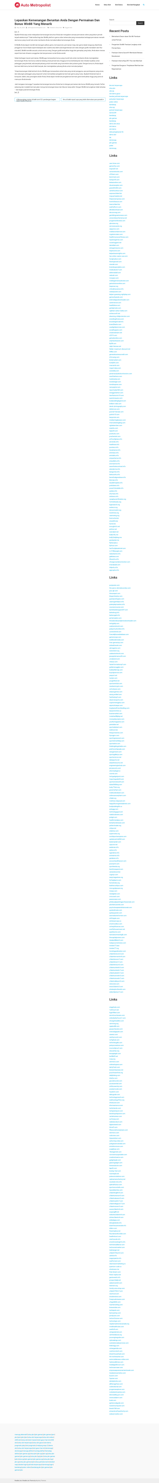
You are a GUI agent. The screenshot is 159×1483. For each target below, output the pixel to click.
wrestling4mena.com (116, 319)
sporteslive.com (114, 743)
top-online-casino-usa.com (118, 256)
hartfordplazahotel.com (117, 548)
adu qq (111, 91)
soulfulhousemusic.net (117, 929)
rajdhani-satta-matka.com (118, 311)
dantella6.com (114, 245)
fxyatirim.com (114, 1092)
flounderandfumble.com (117, 1234)
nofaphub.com (114, 1040)
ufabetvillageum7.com (117, 1204)
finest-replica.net (115, 1275)
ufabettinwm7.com (116, 962)
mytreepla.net (114, 1174)
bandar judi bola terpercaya (118, 96)
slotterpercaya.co (115, 921)
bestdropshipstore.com (117, 1113)
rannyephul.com (114, 387)
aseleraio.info (114, 847)
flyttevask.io (113, 543)
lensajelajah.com (115, 1053)
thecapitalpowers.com (117, 937)
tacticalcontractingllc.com (118, 935)
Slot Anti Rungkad (133, 5)
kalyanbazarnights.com (117, 253)
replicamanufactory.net (117, 1179)
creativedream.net (115, 333)
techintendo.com (115, 1108)
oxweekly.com (114, 371)
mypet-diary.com (115, 368)
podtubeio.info (114, 485)
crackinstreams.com (116, 1157)
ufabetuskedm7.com (116, 973)
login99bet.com (114, 1012)
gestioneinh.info (114, 1277)
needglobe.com (114, 894)
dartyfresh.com (114, 1067)
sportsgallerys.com (115, 754)
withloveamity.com (115, 1086)
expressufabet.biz (115, 193)
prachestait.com (114, 436)
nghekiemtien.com (115, 425)
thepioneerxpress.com (117, 199)
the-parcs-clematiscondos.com (120, 588)
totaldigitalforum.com (116, 1365)
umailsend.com (114, 659)
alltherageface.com (116, 1384)
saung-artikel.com (115, 694)
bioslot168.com (114, 1408)
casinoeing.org (114, 515)
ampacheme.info (115, 458)
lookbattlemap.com (116, 670)
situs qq (112, 107)
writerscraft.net (114, 313)
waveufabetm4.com (116, 1209)
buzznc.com (113, 1376)
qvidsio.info (113, 491)
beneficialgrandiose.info (117, 477)
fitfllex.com (113, 352)
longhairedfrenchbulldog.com (119, 708)
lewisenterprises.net (116, 1070)
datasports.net (114, 760)
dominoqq (112, 140)
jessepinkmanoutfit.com (117, 656)
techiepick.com (114, 1310)
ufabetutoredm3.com (116, 975)
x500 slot (18, 1440)
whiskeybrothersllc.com (117, 989)
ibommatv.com (114, 177)
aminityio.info (114, 453)
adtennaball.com (115, 272)
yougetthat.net (114, 681)
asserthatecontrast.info (117, 466)
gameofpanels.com (116, 297)
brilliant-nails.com (115, 404)
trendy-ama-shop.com (117, 1288)
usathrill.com (113, 1329)
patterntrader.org (115, 825)
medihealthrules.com (116, 1326)
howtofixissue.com (115, 201)
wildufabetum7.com (116, 992)
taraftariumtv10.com (116, 395)
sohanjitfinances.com (116, 926)
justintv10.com (114, 414)
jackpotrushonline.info (116, 629)
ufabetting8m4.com (116, 1193)
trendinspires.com (115, 384)
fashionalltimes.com (116, 1362)
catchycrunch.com (115, 1037)
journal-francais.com (116, 412)
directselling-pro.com (116, 1395)
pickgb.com (113, 817)
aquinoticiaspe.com (116, 705)
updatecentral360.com (117, 839)
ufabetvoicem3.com (116, 1206)
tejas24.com (113, 431)
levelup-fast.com (115, 1171)
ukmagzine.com (114, 648)
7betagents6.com (115, 1152)
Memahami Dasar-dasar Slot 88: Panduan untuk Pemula (126, 38)
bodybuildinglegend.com (117, 401)
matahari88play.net (116, 716)
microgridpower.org (116, 888)
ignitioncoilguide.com (116, 1403)
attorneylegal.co (114, 771)
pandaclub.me (114, 540)
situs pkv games (49, 1456)
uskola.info (113, 1255)
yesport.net (113, 675)
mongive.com (114, 278)
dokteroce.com (114, 409)
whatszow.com (114, 1103)
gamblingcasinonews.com (118, 215)
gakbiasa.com (114, 556)
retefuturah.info (114, 1239)
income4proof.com (115, 1048)
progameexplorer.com (116, 1389)
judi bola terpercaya (34, 1464)
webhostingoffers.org (116, 1100)
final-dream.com (115, 1272)
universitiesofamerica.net (118, 218)
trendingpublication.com (117, 951)
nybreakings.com (115, 1340)
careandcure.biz (114, 872)
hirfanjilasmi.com (115, 880)
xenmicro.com (114, 1062)
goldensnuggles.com (116, 667)
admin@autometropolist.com (36, 27)
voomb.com (113, 773)
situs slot (25, 1440)
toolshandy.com (114, 379)
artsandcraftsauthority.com (118, 1411)
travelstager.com (115, 382)
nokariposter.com (115, 292)
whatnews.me (114, 1269)
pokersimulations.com (116, 1176)
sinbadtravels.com (115, 645)
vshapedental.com (115, 1332)
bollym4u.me (113, 535)
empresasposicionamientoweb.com (121, 1370)
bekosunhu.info (114, 474)
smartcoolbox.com (115, 924)
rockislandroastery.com (117, 1392)
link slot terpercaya (115, 85)
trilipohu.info (113, 567)
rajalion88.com (114, 1026)
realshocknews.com (116, 814)
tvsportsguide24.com (116, 779)
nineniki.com (113, 264)
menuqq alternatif (21, 1434)
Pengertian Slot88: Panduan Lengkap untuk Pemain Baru (126, 46)
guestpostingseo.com (116, 599)
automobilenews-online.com (119, 1359)
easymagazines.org (116, 877)
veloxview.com (114, 984)
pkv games (113, 118)
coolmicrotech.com (115, 1351)
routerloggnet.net (115, 242)
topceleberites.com (116, 1190)
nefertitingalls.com (115, 1042)
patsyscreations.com (116, 1045)
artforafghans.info (115, 439)
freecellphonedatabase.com (119, 634)
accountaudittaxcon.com (117, 861)
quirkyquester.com (115, 913)
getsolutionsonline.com (117, 283)
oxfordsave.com (114, 689)
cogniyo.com (113, 874)
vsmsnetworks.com (116, 171)
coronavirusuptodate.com (118, 1154)
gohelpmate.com (115, 308)
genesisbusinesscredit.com (118, 354)
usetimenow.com (115, 302)
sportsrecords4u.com (116, 1187)
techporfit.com (114, 180)
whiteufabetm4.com (116, 1217)
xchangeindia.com (115, 1348)
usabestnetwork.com (116, 653)
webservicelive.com (116, 1414)
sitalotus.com (114, 831)
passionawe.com (115, 899)
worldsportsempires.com (117, 836)
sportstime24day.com (116, 741)
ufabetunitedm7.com (116, 970)
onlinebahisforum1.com (117, 1018)
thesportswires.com (116, 733)
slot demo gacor (114, 94)
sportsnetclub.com (115, 683)
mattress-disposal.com (117, 801)
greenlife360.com (115, 188)
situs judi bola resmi (42, 1462)
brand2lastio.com (115, 324)
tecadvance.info (114, 450)
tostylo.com (113, 678)
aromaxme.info (114, 464)
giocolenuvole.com (115, 1081)
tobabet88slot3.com (116, 940)
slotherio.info (113, 496)
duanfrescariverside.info (117, 1225)
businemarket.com (115, 713)
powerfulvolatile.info (116, 488)
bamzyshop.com (115, 1313)
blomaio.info (113, 480)
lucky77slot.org (114, 787)
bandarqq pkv (36, 1467)
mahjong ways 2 (42, 1445)
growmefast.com (115, 790)
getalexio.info (114, 858)
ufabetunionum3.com (116, 1195)
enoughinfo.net (114, 526)
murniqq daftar (39, 1451)
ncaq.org (112, 1059)
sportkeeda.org (114, 866)
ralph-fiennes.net (115, 346)
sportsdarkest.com (115, 727)
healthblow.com (114, 305)
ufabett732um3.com (116, 1253)
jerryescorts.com (115, 768)
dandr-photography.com (117, 406)
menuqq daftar (28, 1451)
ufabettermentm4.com (117, 956)
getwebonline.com (115, 338)
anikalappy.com (114, 1220)
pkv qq (39, 1453)
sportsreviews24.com (116, 782)
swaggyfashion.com (116, 393)
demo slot (112, 134)
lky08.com (112, 343)
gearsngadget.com (115, 1163)
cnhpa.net (112, 828)
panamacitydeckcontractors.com (120, 373)
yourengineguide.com (116, 1337)
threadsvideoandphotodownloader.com (122, 621)
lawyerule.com (114, 417)
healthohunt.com (115, 1236)
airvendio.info (114, 442)
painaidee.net (114, 724)
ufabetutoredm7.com (116, 978)
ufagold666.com (115, 1302)
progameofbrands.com (117, 221)
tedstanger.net (114, 1250)
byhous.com (113, 545)
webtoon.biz (113, 730)
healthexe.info (114, 444)
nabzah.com (113, 275)
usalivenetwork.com (116, 626)
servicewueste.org (115, 226)
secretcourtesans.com (117, 1015)
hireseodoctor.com (115, 1165)
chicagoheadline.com (116, 1021)
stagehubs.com (114, 1007)
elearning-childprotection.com (119, 316)
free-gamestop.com (116, 642)
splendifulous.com (115, 1184)
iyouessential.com (115, 1083)
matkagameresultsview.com (119, 281)
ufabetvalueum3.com (116, 1198)
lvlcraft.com (113, 1127)
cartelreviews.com (115, 1116)
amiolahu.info (114, 455)
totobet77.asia (114, 945)
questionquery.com (115, 398)
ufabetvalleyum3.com (116, 981)
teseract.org (113, 1285)
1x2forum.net (114, 1010)
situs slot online (48, 1437)
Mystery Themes (41, 1480)
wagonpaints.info (115, 1258)
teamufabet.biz (114, 204)
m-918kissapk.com (115, 551)
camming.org (113, 1023)
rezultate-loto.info (115, 1182)
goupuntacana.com (116, 1029)
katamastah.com (115, 842)
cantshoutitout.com (116, 191)
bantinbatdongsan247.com (118, 610)
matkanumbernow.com (117, 231)
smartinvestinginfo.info (117, 1242)
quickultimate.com (115, 910)
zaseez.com (113, 1034)
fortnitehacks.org (115, 502)
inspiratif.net (113, 169)
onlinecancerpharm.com (117, 795)
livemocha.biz (114, 518)
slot (71, 27)
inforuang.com (114, 357)
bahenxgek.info (114, 615)
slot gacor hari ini (44, 1440)
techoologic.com (115, 1321)
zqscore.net (113, 844)
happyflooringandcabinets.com (120, 803)
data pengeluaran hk (116, 132)
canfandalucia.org (115, 1335)
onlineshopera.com (115, 1064)
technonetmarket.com (117, 1247)
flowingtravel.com (115, 262)
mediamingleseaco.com (117, 420)
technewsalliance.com (117, 1245)
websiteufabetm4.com (117, 1214)
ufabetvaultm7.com (116, 1201)
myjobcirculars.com (116, 234)
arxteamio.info (114, 855)
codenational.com (115, 1387)
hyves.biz (112, 524)
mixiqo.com (113, 891)
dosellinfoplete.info (116, 483)
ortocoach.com (114, 896)
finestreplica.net (114, 1231)
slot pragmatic (31, 1445)
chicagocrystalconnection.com (119, 562)
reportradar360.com (116, 390)
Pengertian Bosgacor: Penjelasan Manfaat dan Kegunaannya (128, 67)
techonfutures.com (116, 1318)
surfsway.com (114, 1119)
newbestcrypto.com (116, 686)
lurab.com (112, 1400)
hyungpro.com (114, 735)
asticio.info (113, 850)
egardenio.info (114, 853)
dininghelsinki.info (115, 1223)
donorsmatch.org (115, 510)
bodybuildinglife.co (115, 806)
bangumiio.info (114, 472)
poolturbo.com (114, 434)
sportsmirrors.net (115, 757)
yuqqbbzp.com (114, 1149)
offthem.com (114, 174)
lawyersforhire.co (115, 711)
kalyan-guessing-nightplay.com (120, 294)
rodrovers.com (114, 1135)
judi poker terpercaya (116, 99)
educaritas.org (114, 1051)
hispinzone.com (114, 251)
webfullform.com (115, 207)
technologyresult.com (116, 1097)
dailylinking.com (114, 1075)
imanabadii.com (114, 565)
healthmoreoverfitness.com (118, 237)
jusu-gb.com (113, 591)
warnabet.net (114, 532)
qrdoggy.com (113, 809)
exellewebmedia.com (116, 640)
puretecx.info (113, 447)
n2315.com (113, 335)
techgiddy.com (114, 623)
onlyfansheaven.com (116, 341)
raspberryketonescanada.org (119, 1324)
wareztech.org (114, 651)
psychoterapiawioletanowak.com (120, 907)
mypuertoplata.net (115, 196)
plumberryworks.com (116, 904)
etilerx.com (113, 1228)
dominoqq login (47, 1464)
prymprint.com (114, 864)
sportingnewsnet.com (116, 738)
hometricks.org (114, 883)
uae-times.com (114, 163)
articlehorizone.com (116, 1146)
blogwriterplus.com (115, 596)
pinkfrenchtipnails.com (117, 749)
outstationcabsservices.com (119, 1343)
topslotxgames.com (116, 240)
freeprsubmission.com (117, 1299)
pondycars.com (114, 1316)
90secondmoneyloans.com (118, 1130)
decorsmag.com (114, 212)
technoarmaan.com (116, 1367)
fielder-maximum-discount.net (119, 349)
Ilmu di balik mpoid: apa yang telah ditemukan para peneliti (83, 99)
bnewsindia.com (114, 1307)
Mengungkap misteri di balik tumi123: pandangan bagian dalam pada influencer (36, 100)
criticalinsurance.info (116, 289)
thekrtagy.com (114, 1346)
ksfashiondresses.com (117, 823)
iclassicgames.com (115, 692)
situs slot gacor (38, 1443)
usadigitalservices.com (117, 327)
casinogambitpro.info (116, 602)
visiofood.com (114, 1294)
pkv (53, 1434)
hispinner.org (113, 286)
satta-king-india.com (116, 1141)
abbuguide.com (114, 1094)
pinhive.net (113, 529)
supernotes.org (114, 833)
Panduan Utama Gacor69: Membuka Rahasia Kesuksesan (127, 54)
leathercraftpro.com (116, 885)
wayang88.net (114, 1212)
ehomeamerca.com (116, 1105)
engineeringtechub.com (117, 765)
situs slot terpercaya (35, 1437)
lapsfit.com (113, 1168)
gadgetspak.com (115, 1160)
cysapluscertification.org (117, 499)
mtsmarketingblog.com (117, 423)
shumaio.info (113, 494)
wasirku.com (113, 428)
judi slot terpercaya (115, 110)
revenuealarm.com (115, 1397)
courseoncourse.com (116, 607)
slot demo (112, 126)
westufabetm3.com (116, 986)
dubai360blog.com (115, 784)
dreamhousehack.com (117, 1354)
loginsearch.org (114, 505)
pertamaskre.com (115, 618)
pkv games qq (25, 1453)
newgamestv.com (115, 752)
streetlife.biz (113, 521)
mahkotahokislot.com (116, 793)
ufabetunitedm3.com (116, 967)
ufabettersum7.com (116, 959)
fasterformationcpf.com (117, 664)
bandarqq (112, 104)
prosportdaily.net (115, 1280)
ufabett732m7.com (116, 1291)
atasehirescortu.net (116, 763)
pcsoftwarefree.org (116, 1073)
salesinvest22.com (115, 1283)
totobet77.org (114, 948)
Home (97, 5)
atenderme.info (114, 469)
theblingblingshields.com (117, 746)
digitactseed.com (115, 1124)
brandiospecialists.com (117, 267)
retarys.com (113, 662)
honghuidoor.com (115, 259)
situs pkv (112, 88)
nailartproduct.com (115, 1122)
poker (111, 145)
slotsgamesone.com (116, 248)
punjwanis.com (114, 585)
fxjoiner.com (113, 1378)
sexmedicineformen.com (118, 915)
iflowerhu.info (114, 559)
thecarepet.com (114, 593)
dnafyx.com (113, 1078)
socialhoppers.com (115, 330)
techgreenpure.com (116, 1111)
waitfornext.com (115, 1261)
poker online (113, 102)
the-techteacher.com (116, 1356)
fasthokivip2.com (115, 697)
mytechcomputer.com (116, 1406)
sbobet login (23, 1464)
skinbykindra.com (115, 1381)
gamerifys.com (114, 166)
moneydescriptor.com (116, 719)
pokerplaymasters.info (117, 604)
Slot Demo (119, 5)
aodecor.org (113, 507)
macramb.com (114, 365)
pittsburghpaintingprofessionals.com (122, 902)
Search (111, 20)
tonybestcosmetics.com (117, 1373)
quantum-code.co (115, 1266)
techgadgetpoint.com (116, 776)
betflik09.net (113, 1056)
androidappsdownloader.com (119, 300)
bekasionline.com (115, 182)
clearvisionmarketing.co (117, 1264)
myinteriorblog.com (116, 1305)
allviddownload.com (116, 210)
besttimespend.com (116, 869)
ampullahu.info (114, 461)
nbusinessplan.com (116, 185)
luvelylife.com (114, 363)
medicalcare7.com (115, 270)
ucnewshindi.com (115, 632)
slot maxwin (33, 1440)
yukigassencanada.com (117, 1143)
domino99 (112, 113)
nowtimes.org (114, 513)
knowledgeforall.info (116, 322)
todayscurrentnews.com (117, 943)
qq (110, 137)
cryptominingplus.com (116, 702)
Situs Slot (107, 5)
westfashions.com (115, 376)
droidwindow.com (115, 1296)
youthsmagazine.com (116, 722)
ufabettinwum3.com (116, 965)
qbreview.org (113, 223)
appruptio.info (114, 570)
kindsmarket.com (115, 360)
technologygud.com (116, 812)
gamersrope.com (115, 637)
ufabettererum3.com (116, 954)
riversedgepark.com (116, 1032)
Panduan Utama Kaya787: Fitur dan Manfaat (127, 61)
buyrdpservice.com (115, 672)
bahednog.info (114, 612)
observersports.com (116, 700)
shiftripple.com (114, 918)
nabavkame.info (114, 554)
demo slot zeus (114, 124)
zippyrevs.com (114, 229)
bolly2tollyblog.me (115, 537)
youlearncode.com (115, 1089)
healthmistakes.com (116, 820)
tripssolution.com (115, 1138)
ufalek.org (112, 798)
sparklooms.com (115, 932)
